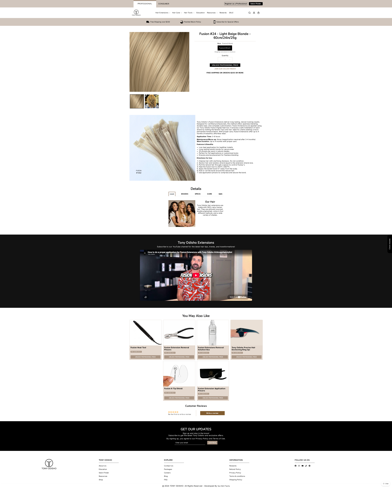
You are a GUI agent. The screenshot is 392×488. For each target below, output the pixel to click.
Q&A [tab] (220, 194)
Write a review (212, 413)
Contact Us (168, 466)
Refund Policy (235, 469)
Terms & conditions (237, 476)
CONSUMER (163, 4)
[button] (162, 12)
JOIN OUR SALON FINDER (225, 69)
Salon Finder (256, 4)
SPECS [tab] (197, 194)
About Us (102, 466)
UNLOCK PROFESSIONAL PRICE (225, 65)
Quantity (225, 55)
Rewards (232, 466)
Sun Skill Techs (224, 486)
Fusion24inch (225, 48)
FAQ (165, 480)
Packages (168, 469)
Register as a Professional (236, 4)
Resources (103, 476)
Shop (101, 480)
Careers (167, 473)
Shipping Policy (235, 480)
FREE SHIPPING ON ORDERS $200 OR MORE (225, 73)
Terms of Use (219, 439)
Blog (166, 476)
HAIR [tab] (172, 194)
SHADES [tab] (184, 194)
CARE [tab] (209, 194)
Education (103, 469)
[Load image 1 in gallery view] (137, 101)
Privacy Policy (202, 439)
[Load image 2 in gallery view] (152, 101)
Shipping (217, 52)
